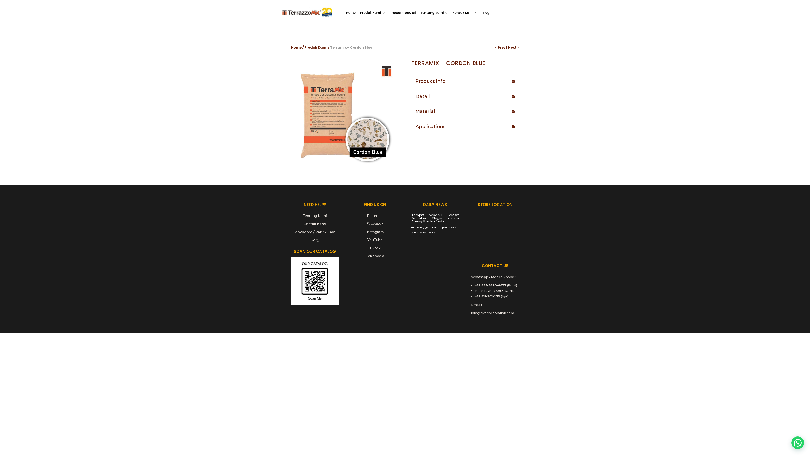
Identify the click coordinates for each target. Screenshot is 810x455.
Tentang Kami (432, 13)
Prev (502, 47)
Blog (486, 13)
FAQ (315, 240)
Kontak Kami (463, 13)
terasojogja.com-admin (429, 227)
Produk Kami (370, 13)
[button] (797, 442)
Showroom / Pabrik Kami (314, 232)
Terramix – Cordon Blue (351, 47)
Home (351, 13)
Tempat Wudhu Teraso (423, 232)
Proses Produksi (403, 13)
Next (512, 47)
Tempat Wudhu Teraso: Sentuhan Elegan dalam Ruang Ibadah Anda (435, 218)
